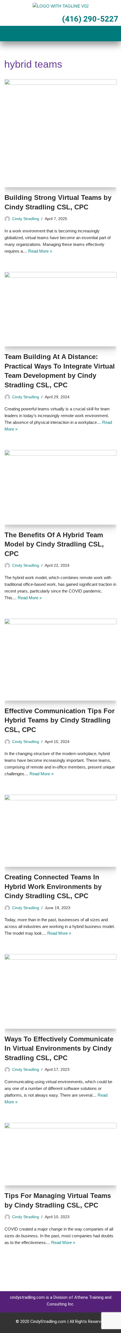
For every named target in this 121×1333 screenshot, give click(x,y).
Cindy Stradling (25, 219)
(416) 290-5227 (90, 19)
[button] (60, 34)
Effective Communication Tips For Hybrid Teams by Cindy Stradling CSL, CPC (60, 720)
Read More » (40, 251)
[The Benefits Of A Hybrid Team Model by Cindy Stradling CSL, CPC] (60, 487)
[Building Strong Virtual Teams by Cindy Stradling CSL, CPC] (60, 133)
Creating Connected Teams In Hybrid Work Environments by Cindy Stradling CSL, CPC (53, 886)
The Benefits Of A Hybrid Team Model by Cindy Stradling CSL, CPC (54, 544)
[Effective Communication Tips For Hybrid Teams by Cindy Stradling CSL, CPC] (60, 660)
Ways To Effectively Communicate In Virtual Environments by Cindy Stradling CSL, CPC (59, 1048)
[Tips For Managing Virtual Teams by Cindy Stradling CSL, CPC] (60, 1154)
